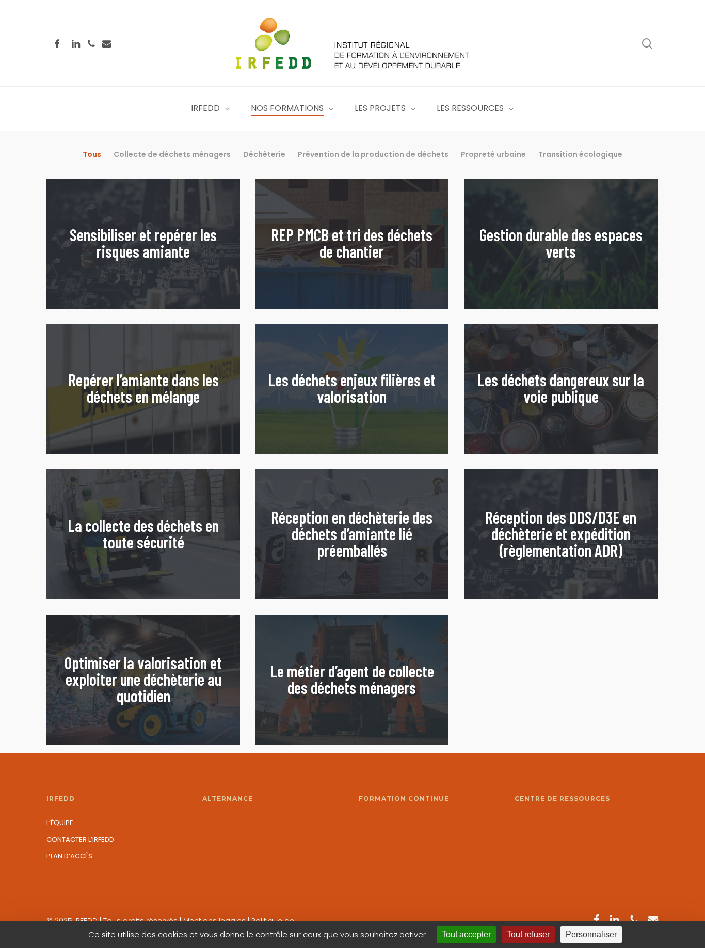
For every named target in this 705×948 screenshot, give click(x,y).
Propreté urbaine (493, 154)
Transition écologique (580, 154)
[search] (647, 43)
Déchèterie (264, 154)
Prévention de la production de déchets (373, 154)
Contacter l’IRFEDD (80, 839)
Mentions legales (214, 920)
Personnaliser (591, 934)
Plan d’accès (69, 856)
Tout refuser (528, 934)
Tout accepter (466, 934)
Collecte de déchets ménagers (172, 154)
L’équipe (59, 823)
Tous (92, 154)
